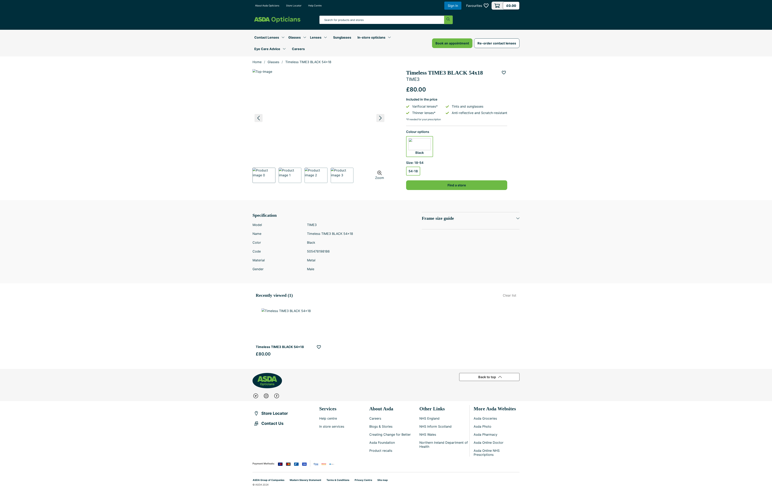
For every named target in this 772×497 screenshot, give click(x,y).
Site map (382, 480)
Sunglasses (342, 37)
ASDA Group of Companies (268, 480)
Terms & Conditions (337, 480)
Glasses (273, 62)
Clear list (509, 295)
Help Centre (315, 5)
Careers (298, 49)
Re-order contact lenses (496, 43)
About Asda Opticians (267, 5)
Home (257, 62)
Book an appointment (452, 43)
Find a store (457, 185)
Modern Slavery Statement (305, 480)
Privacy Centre (363, 480)
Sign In (453, 6)
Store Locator (293, 5)
